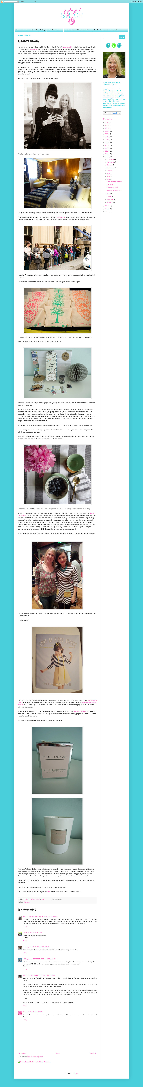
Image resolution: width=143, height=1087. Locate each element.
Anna (25, 1012)
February (110, 199)
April (108, 194)
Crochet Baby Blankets (114, 181)
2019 (107, 142)
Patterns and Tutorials (84, 30)
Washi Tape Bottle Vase (114, 190)
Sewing (26, 30)
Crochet (34, 30)
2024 (107, 128)
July (108, 173)
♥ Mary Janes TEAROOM (32, 959)
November (110, 162)
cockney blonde (29, 947)
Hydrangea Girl (67, 47)
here (48, 891)
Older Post (92, 1053)
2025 (107, 125)
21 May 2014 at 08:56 (35, 1012)
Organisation (69, 30)
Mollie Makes (60, 217)
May (108, 179)
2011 (107, 211)
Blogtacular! (110, 184)
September (111, 168)
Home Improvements (55, 30)
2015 (107, 154)
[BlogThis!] (55, 899)
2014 (107, 157)
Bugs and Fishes (80, 711)
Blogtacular (34, 49)
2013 (107, 206)
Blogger (75, 1073)
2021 (107, 137)
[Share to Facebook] (59, 899)
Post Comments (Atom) (35, 1057)
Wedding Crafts (113, 30)
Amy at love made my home (33, 916)
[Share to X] (57, 899)
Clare (25, 932)
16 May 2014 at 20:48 (34, 932)
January (110, 202)
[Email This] (53, 899)
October (110, 165)
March (109, 197)
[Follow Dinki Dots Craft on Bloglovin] (112, 114)
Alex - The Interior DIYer (31, 975)
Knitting (42, 30)
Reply (25, 926)
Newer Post (22, 1053)
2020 (107, 139)
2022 (107, 134)
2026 (107, 122)
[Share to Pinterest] (61, 899)
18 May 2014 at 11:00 (48, 959)
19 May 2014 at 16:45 (48, 975)
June (109, 176)
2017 (107, 148)
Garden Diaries (99, 30)
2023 (107, 131)
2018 (107, 145)
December (110, 159)
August (109, 170)
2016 (107, 151)
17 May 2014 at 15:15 (42, 947)
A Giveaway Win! (112, 187)
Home (18, 30)
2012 (107, 209)
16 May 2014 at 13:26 (50, 916)
